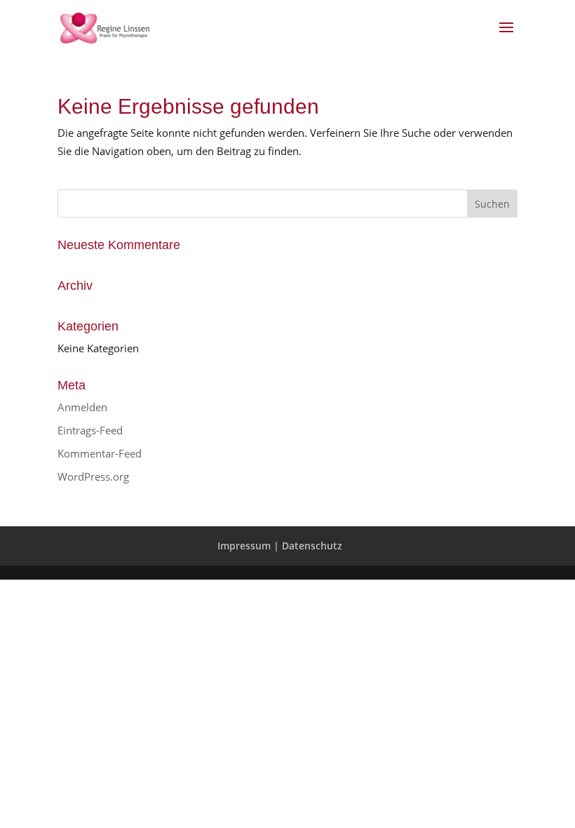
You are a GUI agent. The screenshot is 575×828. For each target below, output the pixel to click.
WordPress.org (93, 476)
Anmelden (82, 407)
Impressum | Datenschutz (279, 545)
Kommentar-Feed (100, 453)
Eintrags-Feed (90, 430)
